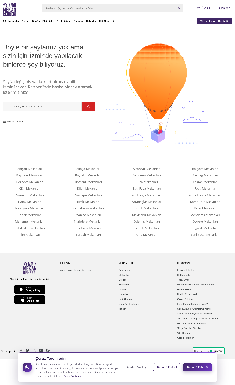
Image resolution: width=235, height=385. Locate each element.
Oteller (25, 21)
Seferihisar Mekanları (88, 228)
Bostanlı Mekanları (88, 182)
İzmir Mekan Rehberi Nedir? (192, 304)
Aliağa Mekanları (88, 169)
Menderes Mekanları (205, 215)
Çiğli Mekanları (29, 188)
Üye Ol (205, 8)
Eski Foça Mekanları (147, 188)
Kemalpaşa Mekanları (88, 208)
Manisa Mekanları (88, 215)
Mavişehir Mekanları (146, 215)
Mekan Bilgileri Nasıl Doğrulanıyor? (196, 284)
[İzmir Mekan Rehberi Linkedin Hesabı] (41, 351)
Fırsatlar (79, 21)
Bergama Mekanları (147, 175)
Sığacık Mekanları (205, 228)
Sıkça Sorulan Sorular (189, 328)
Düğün (36, 21)
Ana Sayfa (124, 270)
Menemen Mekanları (30, 221)
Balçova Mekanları (205, 169)
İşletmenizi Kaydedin (216, 21)
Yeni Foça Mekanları (205, 235)
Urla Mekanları (146, 235)
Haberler (91, 21)
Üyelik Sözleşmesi (187, 294)
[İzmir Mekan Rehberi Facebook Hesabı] (21, 351)
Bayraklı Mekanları (88, 175)
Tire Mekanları (29, 235)
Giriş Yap (224, 8)
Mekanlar (13, 21)
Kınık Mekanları (147, 208)
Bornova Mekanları (30, 182)
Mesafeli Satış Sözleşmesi (191, 323)
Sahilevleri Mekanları (30, 228)
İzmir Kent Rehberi (129, 304)
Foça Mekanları (205, 188)
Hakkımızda (183, 275)
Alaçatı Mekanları (29, 169)
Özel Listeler (64, 21)
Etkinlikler (48, 21)
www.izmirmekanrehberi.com (76, 270)
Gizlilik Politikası (185, 289)
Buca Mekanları (147, 182)
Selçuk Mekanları (147, 228)
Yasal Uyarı (183, 279)
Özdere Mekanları (205, 221)
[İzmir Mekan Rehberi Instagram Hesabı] (35, 351)
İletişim (122, 308)
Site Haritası (183, 333)
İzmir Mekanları (88, 202)
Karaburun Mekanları (205, 202)
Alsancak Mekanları (147, 169)
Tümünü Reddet (167, 367)
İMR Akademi (106, 21)
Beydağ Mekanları (205, 175)
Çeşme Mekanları (205, 182)
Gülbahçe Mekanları (146, 195)
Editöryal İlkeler (185, 270)
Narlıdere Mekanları (88, 221)
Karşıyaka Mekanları (29, 208)
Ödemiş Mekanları (146, 221)
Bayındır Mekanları (29, 175)
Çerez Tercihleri (185, 337)
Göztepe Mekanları (88, 195)
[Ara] (179, 8)
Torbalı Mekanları (88, 235)
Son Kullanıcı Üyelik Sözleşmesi (194, 313)
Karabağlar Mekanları (146, 202)
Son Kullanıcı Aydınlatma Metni (194, 308)
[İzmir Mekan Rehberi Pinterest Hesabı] (48, 351)
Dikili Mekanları (88, 188)
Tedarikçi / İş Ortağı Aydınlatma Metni (197, 318)
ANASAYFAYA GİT (16, 121)
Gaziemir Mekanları (30, 195)
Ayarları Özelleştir (137, 367)
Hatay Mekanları (29, 202)
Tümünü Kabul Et (197, 367)
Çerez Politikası (185, 299)
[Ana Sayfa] (4, 21)
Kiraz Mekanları (205, 208)
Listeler (123, 289)
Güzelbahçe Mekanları (205, 195)
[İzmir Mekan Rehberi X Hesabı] (28, 351)
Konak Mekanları (30, 215)
